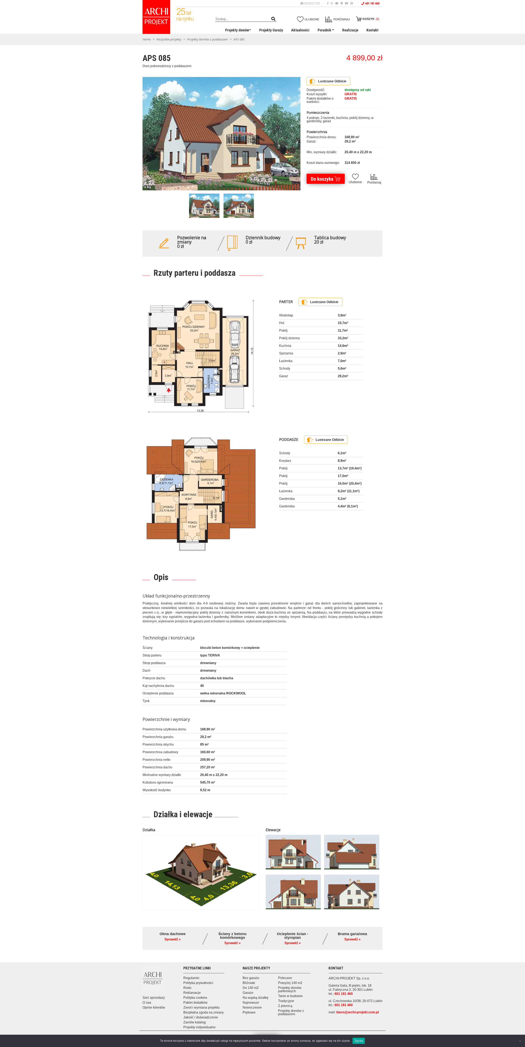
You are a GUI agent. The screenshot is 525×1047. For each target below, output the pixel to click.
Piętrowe (249, 1012)
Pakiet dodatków (195, 1002)
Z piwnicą (285, 1006)
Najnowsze (251, 1002)
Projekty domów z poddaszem (207, 39)
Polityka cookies (195, 997)
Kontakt (372, 30)
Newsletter (312, 3)
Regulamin (191, 978)
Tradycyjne (286, 1001)
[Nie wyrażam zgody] (520, 1041)
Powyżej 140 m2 (290, 983)
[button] (273, 19)
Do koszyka (322, 179)
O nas (147, 1002)
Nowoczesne (252, 1007)
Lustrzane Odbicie (332, 81)
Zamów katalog (194, 1022)
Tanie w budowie (290, 996)
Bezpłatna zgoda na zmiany (203, 1012)
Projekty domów (237, 30)
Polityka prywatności (198, 983)
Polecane (285, 978)
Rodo (187, 988)
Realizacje (350, 30)
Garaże (248, 992)
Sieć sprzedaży (154, 997)
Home (147, 39)
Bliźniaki (249, 983)
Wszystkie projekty (168, 39)
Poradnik (324, 30)
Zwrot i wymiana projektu (201, 1007)
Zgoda (359, 1040)
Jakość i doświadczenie (200, 1017)
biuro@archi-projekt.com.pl (357, 1012)
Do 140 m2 (251, 988)
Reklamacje (192, 992)
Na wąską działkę (255, 997)
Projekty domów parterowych (289, 989)
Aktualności (300, 30)
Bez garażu (251, 978)
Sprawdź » (172, 939)
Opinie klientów (154, 1007)
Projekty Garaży (271, 30)
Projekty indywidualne (199, 1027)
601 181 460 (372, 3)
